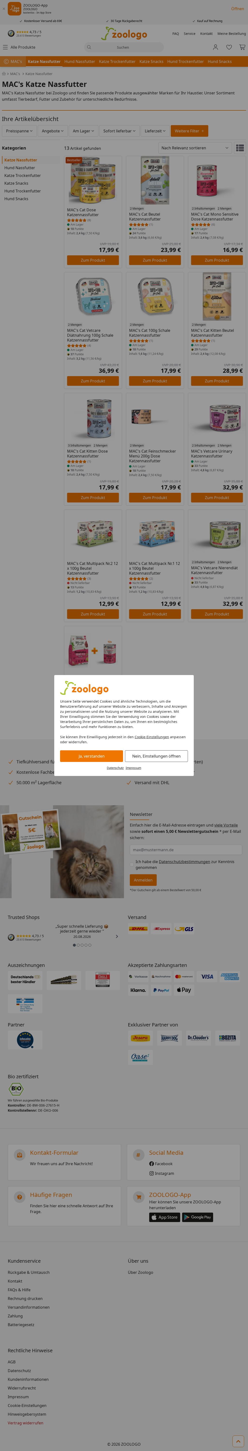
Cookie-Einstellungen (152, 737)
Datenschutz (115, 768)
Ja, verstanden (92, 756)
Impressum (133, 768)
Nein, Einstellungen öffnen (156, 756)
